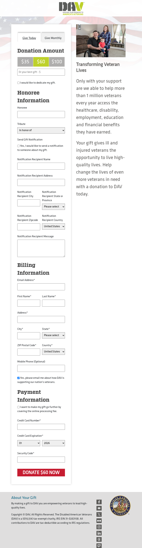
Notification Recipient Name (33, 159)
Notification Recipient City (25, 194)
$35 (25, 62)
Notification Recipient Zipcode (27, 218)
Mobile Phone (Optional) (31, 361)
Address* (22, 312)
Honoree (22, 107)
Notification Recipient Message (35, 236)
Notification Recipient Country (52, 218)
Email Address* (26, 280)
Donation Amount (40, 51)
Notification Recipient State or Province (52, 196)
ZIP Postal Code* (26, 345)
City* (20, 329)
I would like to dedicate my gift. (38, 82)
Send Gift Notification (30, 139)
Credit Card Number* (29, 420)
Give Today (29, 38)
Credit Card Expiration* (30, 436)
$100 (57, 62)
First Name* (24, 296)
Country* (47, 345)
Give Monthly (53, 38)
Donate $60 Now (41, 472)
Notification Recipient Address (35, 175)
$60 (41, 62)
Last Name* (49, 296)
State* (46, 329)
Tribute (21, 124)
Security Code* (25, 453)
